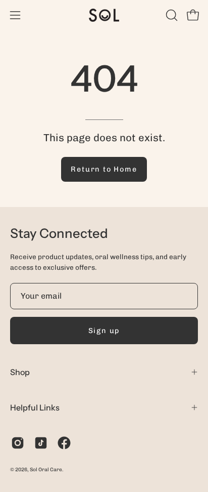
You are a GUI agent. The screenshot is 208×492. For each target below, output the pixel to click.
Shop (20, 372)
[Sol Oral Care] (104, 15)
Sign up (104, 330)
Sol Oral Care (46, 469)
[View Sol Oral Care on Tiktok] (40, 442)
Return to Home (104, 169)
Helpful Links (35, 407)
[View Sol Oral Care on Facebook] (64, 442)
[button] (171, 15)
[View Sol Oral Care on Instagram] (17, 442)
